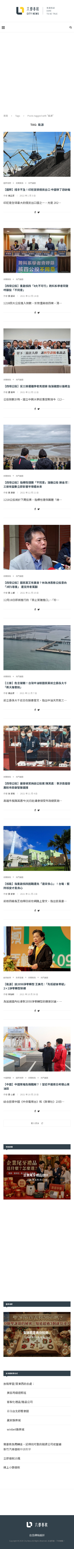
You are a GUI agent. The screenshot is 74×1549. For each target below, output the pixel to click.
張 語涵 (11, 295)
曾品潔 (11, 195)
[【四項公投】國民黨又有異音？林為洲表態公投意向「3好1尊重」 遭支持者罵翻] (37, 547)
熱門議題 (32, 183)
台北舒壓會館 (20, 1411)
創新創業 (7, 977)
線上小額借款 (11, 1467)
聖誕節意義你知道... (37, 1332)
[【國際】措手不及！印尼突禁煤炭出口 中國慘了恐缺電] (37, 154)
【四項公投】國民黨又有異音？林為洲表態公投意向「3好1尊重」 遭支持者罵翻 (35, 584)
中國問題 (7, 1078)
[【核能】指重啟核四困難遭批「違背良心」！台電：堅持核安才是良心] (37, 848)
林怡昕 (11, 994)
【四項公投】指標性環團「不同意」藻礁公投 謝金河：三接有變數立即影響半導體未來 (36, 484)
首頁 (5, 115)
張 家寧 (11, 893)
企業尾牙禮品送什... (37, 1175)
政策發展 (19, 977)
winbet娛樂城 (15, 1429)
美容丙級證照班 (16, 1393)
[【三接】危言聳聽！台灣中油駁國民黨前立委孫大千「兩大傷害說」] (37, 647)
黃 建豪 (11, 492)
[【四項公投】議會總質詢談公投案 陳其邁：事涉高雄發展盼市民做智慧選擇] (37, 748)
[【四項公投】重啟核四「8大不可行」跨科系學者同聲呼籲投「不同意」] (37, 250)
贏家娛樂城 (14, 1420)
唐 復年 (11, 392)
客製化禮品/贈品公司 (20, 1402)
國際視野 (7, 183)
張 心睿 (11, 592)
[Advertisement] (37, 71)
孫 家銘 (11, 793)
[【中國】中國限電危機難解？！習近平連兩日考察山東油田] (37, 1049)
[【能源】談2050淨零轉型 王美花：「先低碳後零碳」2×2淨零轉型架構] (37, 948)
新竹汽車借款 (11, 1449)
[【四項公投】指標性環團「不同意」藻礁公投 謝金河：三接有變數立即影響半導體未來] (37, 447)
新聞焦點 (19, 183)
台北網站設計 (37, 1535)
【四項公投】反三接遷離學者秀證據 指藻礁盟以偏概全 (36, 386)
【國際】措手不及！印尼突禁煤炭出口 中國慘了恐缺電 (36, 189)
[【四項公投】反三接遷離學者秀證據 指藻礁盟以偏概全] (37, 350)
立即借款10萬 (11, 1458)
